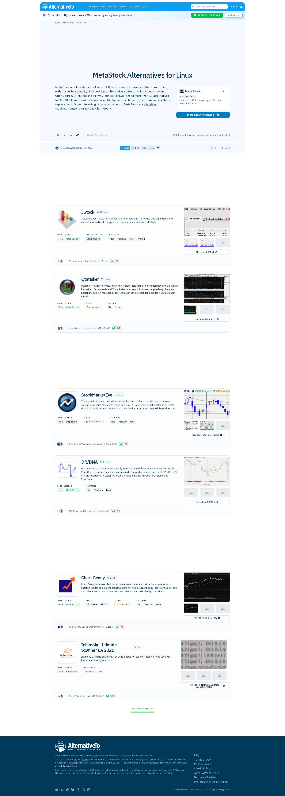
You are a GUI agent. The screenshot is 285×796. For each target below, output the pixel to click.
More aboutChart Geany (205, 617)
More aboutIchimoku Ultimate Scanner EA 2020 (204, 686)
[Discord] (56, 789)
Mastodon (180, 770)
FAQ (196, 755)
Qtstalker (150, 104)
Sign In (234, 6)
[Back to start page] (62, 6)
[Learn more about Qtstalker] (67, 287)
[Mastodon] (67, 789)
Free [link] (152, 148)
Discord (138, 770)
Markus (84, 759)
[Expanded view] (211, 148)
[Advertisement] (142, 46)
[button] (102, 212)
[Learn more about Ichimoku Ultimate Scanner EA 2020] (67, 652)
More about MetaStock (201, 114)
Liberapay (158, 773)
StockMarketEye (66, 108)
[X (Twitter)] (62, 789)
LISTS (144, 7)
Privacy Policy (202, 764)
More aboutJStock (205, 252)
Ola (75, 759)
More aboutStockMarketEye (205, 435)
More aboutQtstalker (205, 319)
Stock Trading (93, 239)
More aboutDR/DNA (205, 502)
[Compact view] (215, 148)
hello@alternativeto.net (116, 770)
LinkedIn (90, 773)
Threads (68, 773)
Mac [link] (144, 148)
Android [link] (135, 148)
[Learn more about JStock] (67, 220)
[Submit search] (193, 7)
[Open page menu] (241, 6)
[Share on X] (64, 135)
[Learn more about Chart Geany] (67, 585)
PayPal (168, 773)
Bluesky (59, 773)
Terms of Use (202, 759)
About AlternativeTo (206, 773)
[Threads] (78, 789)
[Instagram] (83, 789)
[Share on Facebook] (58, 135)
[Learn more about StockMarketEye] (67, 402)
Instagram (77, 773)
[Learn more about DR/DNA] (67, 470)
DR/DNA (83, 108)
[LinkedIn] (88, 789)
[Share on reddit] (71, 135)
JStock (130, 91)
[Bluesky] (72, 789)
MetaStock (193, 91)
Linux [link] (126, 148)
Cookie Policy (202, 768)
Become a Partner (205, 777)
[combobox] (209, 6)
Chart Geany (103, 108)
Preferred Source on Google (211, 782)
